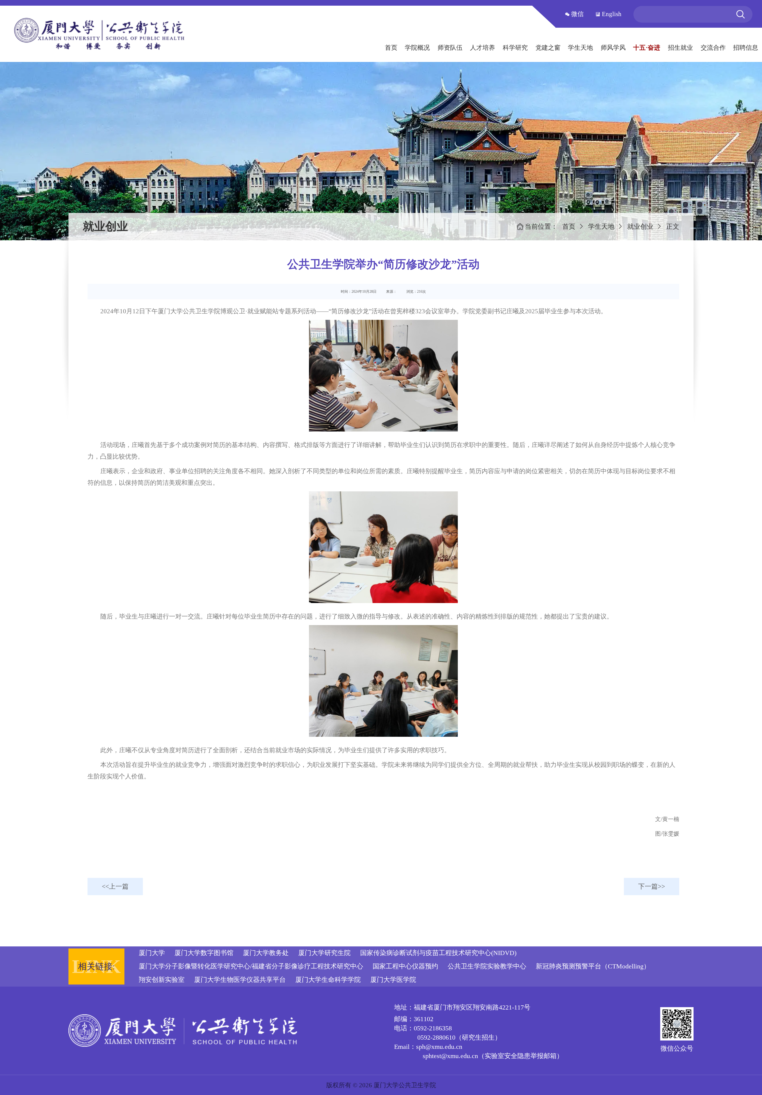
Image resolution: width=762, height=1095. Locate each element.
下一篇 (648, 886)
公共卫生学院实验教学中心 (487, 966)
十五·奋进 (646, 47)
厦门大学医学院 (393, 979)
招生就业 (680, 47)
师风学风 (613, 47)
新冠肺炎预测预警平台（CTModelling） (593, 966)
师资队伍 (450, 47)
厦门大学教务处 (266, 953)
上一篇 (119, 886)
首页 (391, 47)
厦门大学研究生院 (324, 953)
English (611, 13)
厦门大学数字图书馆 (203, 953)
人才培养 (482, 47)
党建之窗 (547, 47)
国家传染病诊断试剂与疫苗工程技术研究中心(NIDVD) (438, 953)
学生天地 (580, 47)
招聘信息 (745, 47)
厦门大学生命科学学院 (328, 979)
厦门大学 (152, 953)
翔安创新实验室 (162, 979)
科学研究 (515, 47)
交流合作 (713, 47)
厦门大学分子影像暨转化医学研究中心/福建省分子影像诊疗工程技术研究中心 (251, 966)
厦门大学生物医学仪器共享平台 (240, 979)
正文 (672, 226)
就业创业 (640, 226)
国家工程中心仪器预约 (405, 966)
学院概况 (417, 47)
